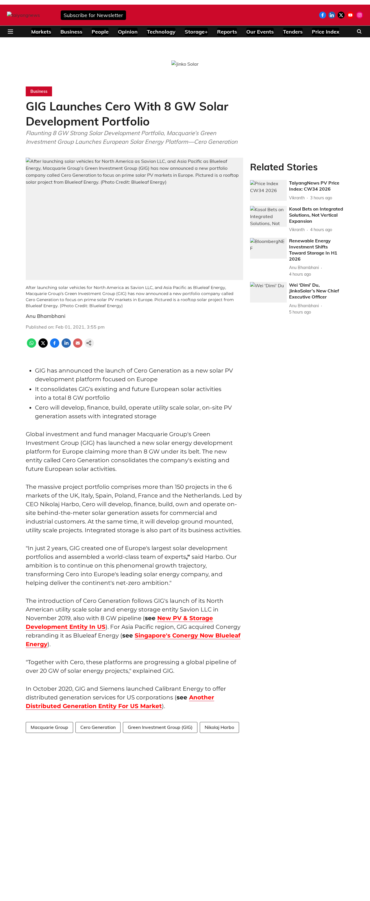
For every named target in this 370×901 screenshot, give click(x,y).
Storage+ (196, 31)
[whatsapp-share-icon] (31, 346)
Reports (227, 31)
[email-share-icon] (77, 346)
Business (71, 31)
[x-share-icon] (43, 346)
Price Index (325, 31)
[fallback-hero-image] (268, 190)
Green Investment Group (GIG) (160, 727)
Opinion (128, 31)
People (100, 31)
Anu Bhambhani (45, 316)
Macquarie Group (49, 727)
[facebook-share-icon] (54, 346)
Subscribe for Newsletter (93, 15)
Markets (41, 31)
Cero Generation (98, 727)
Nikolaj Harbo (219, 727)
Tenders (293, 31)
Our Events (260, 31)
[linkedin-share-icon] (66, 346)
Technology (161, 31)
